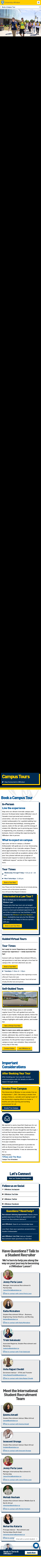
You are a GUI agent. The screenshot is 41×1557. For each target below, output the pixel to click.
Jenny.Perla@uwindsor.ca (12, 1290)
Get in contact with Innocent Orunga (18, 1451)
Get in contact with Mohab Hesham (17, 1509)
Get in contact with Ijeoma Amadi (17, 1424)
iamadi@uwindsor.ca (10, 1420)
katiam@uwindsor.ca (10, 1319)
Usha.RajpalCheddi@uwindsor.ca (14, 1375)
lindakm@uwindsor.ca (11, 1447)
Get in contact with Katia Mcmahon (17, 1322)
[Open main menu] (38, 2)
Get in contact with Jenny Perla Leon (18, 1293)
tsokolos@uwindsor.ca (11, 1348)
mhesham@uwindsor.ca (11, 1505)
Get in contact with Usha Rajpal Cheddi (19, 1378)
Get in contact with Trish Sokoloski (17, 1352)
